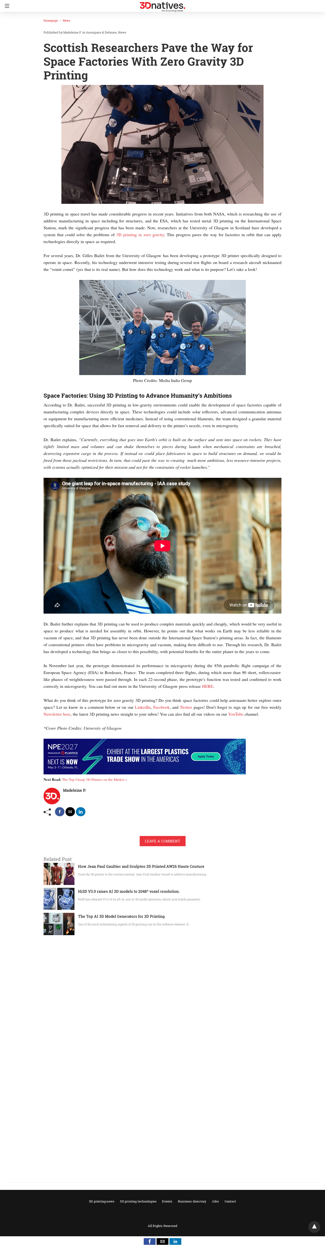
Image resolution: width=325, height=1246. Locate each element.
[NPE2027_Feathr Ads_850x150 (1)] (145, 773)
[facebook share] (59, 811)
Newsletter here (57, 714)
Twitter (186, 707)
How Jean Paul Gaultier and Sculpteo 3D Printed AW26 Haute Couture (141, 866)
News (66, 20)
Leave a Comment (162, 841)
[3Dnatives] (162, 5)
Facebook (161, 707)
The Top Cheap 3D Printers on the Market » (94, 779)
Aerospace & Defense (101, 32)
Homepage (51, 20)
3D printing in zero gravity (140, 234)
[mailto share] (70, 811)
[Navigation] (6, 6)
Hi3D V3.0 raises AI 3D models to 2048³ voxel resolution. (129, 891)
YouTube (235, 714)
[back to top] (314, 1227)
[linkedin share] (80, 811)
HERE (207, 686)
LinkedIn (143, 707)
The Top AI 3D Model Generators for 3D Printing (121, 916)
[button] (150, 1241)
